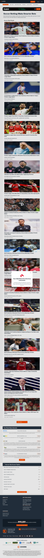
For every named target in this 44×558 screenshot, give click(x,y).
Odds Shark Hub (20, 284)
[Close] (30, 273)
